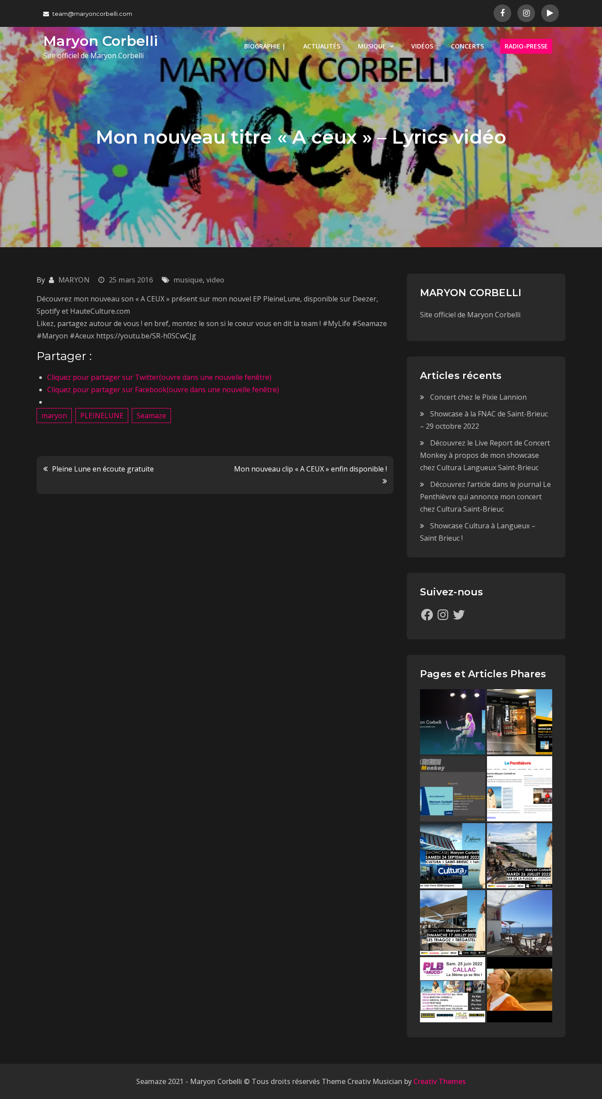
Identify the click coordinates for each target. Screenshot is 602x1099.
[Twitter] (459, 615)
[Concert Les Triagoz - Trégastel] (519, 989)
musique (188, 280)
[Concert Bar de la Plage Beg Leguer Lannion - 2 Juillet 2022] (519, 922)
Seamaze (151, 415)
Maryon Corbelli (100, 40)
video (215, 280)
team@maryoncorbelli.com (92, 13)
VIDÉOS (422, 46)
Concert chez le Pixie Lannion (478, 397)
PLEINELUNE (101, 415)
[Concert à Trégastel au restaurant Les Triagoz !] (452, 922)
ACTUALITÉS (321, 46)
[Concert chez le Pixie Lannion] (452, 721)
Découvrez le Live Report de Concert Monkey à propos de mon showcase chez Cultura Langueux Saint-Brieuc (485, 455)
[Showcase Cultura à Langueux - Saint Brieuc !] (452, 855)
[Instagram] (443, 615)
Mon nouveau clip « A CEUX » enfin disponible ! (310, 469)
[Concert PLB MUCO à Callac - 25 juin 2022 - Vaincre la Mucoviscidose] (452, 989)
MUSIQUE (372, 46)
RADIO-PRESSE (526, 46)
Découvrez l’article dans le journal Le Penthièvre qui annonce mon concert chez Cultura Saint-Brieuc (485, 496)
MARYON (73, 280)
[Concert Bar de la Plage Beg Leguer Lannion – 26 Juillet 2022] (519, 855)
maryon (54, 415)
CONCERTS (467, 46)
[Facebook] (427, 615)
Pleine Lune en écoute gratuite (103, 469)
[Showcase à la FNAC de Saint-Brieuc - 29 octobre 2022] (519, 721)
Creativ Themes (439, 1081)
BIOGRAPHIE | (265, 46)
